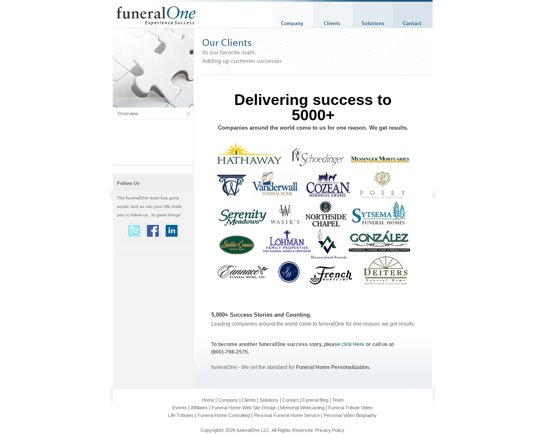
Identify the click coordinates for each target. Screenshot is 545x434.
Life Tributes (181, 415)
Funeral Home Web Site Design (244, 407)
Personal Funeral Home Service (287, 415)
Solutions (269, 400)
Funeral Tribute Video (350, 407)
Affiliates (199, 407)
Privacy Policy (329, 430)
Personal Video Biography (350, 415)
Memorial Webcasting (302, 407)
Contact (290, 400)
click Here (352, 344)
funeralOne (248, 430)
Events (179, 407)
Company (228, 400)
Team (338, 400)
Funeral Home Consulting (224, 415)
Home (208, 400)
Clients (249, 400)
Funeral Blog (315, 400)
